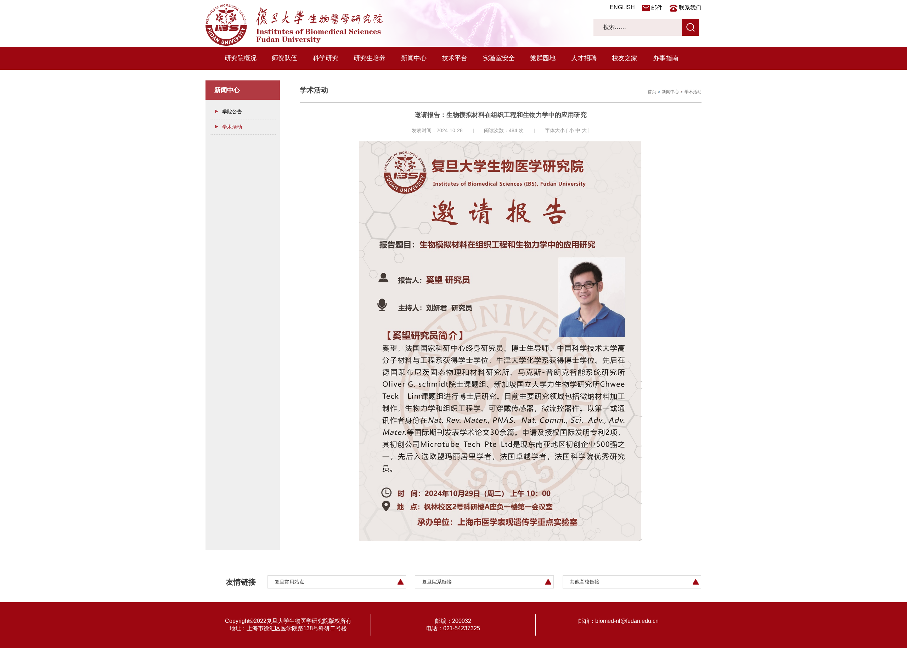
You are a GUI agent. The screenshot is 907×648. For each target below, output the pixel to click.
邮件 (657, 8)
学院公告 (232, 111)
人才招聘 (584, 58)
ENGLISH (622, 7)
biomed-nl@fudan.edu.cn (627, 621)
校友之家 (624, 58)
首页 (652, 91)
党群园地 (543, 58)
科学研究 (325, 58)
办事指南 (665, 58)
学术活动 (232, 127)
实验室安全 (499, 58)
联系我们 (690, 8)
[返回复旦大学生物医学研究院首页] (294, 44)
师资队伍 (284, 58)
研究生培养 (369, 58)
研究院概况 (241, 58)
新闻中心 (414, 58)
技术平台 (454, 58)
